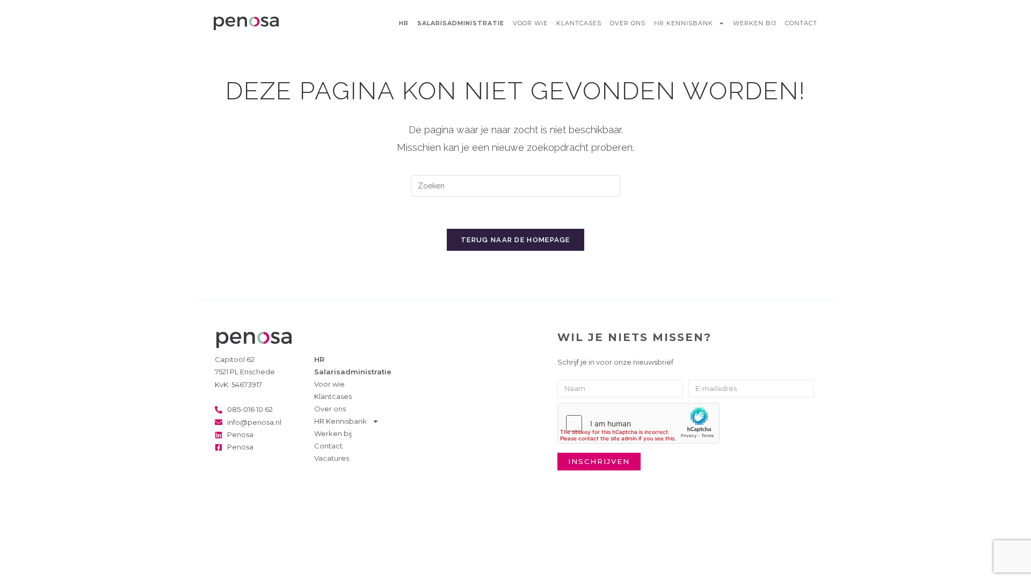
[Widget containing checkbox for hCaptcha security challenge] (638, 423)
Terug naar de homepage (515, 240)
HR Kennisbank (683, 23)
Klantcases (578, 23)
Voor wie (530, 23)
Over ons (627, 23)
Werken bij (754, 23)
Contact (801, 23)
